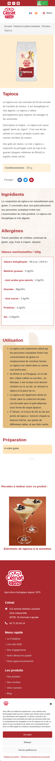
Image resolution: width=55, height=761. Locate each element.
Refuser (27, 742)
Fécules (46, 26)
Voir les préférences (27, 750)
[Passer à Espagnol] (36, 13)
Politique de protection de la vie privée (35, 757)
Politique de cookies (11, 757)
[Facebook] (9, 3)
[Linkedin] (18, 3)
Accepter (27, 734)
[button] (50, 704)
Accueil (8, 26)
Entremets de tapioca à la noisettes (27, 548)
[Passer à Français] (30, 13)
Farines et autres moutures (27, 26)
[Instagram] (13, 3)
